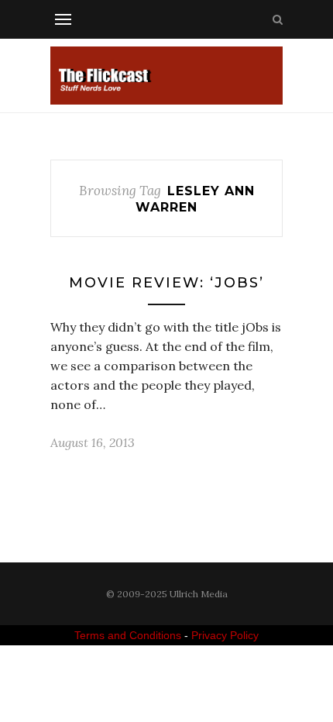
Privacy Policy (225, 635)
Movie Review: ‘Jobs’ (166, 282)
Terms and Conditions (127, 635)
